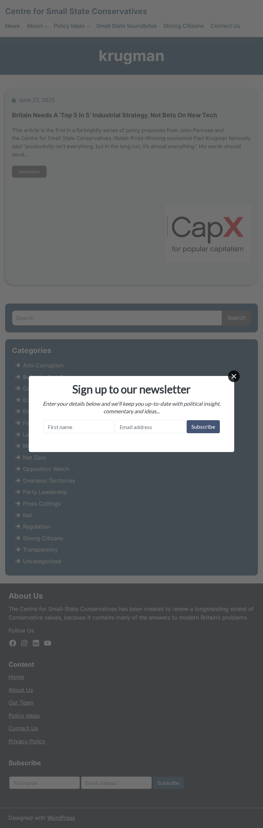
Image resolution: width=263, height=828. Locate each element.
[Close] (234, 376)
